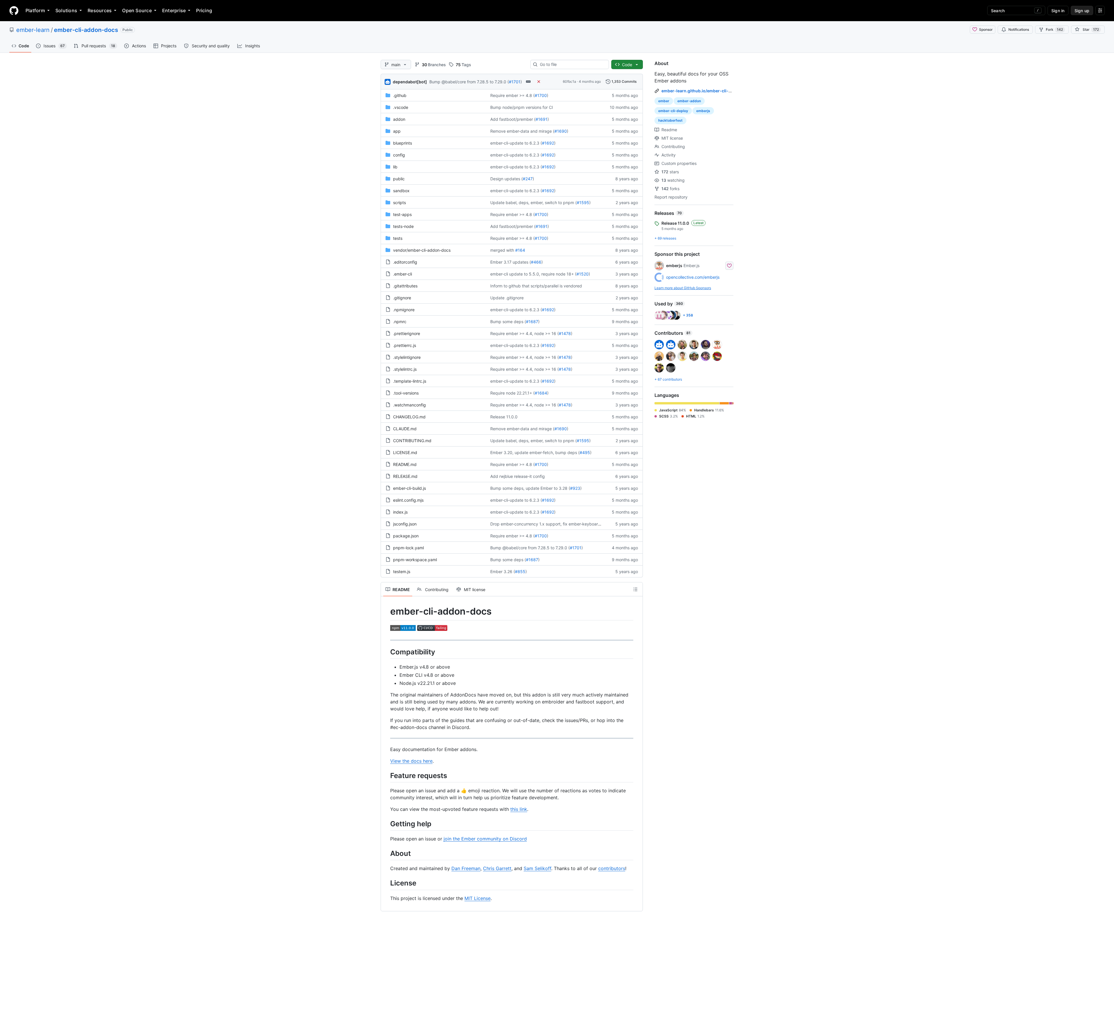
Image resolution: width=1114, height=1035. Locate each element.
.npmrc (399, 321)
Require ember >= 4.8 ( (512, 95)
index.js (400, 512)
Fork (1054, 29)
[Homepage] (14, 10)
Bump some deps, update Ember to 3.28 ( (530, 488)
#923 (575, 488)
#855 (520, 571)
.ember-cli (402, 273)
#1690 (560, 131)
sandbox (401, 190)
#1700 (541, 95)
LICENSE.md (405, 452)
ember (663, 101)
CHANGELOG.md (409, 416)
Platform (35, 10)
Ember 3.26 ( (502, 571)
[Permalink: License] (386, 883)
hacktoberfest (670, 120)
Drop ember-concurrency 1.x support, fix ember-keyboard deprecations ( (559, 523)
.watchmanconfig (409, 404)
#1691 (541, 119)
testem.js (401, 571)
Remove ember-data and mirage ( (522, 131)
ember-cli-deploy (673, 111)
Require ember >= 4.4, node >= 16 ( (524, 333)
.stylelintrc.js (405, 369)
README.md (405, 464)
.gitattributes (405, 285)
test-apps (402, 214)
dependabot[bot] (410, 81)
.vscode (400, 107)
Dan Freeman (465, 868)
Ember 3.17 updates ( (510, 262)
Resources (100, 10)
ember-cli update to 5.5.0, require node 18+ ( (533, 273)
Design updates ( (506, 178)
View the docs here (411, 761)
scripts (399, 202)
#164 (520, 250)
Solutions (66, 10)
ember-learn (33, 29)
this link (518, 809)
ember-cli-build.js (409, 488)
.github (399, 95)
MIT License (477, 898)
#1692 (548, 143)
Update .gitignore (507, 297)
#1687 (532, 321)
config (399, 154)
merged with (502, 250)
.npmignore (404, 309)
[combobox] (572, 64)
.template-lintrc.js (409, 381)
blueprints (402, 143)
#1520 (582, 273)
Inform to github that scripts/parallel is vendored (536, 285)
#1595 (583, 202)
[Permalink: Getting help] (386, 824)
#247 (528, 178)
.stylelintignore (407, 357)
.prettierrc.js (404, 345)
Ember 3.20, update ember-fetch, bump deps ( (535, 452)
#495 (585, 452)
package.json (406, 535)
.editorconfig (405, 262)
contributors (611, 868)
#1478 (565, 333)
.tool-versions (406, 392)
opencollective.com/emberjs (692, 277)
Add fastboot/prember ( (513, 119)
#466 (536, 262)
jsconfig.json (405, 523)
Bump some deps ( (508, 321)
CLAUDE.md (405, 428)
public (399, 178)
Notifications (1018, 29)
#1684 (541, 392)
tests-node (403, 226)
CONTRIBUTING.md (412, 440)
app (397, 131)
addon (399, 119)
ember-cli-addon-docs (86, 29)
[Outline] (635, 589)
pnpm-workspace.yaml (415, 559)
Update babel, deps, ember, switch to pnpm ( (533, 202)
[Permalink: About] (386, 853)
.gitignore (402, 297)
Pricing (204, 10)
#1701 (514, 81)
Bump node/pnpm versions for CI (521, 107)
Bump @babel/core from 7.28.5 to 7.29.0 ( (469, 81)
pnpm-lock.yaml (408, 547)
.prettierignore (406, 333)
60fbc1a (569, 81)
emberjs (703, 111)
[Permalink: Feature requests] (386, 775)
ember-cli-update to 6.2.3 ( (516, 143)
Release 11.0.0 (504, 416)
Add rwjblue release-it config (517, 476)
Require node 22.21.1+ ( (512, 392)
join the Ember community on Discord (485, 839)
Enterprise (174, 10)
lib (395, 166)
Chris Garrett (497, 868)
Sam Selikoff (537, 868)
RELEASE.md (405, 476)
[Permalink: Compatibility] (386, 652)
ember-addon (689, 101)
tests (397, 238)
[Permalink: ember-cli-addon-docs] (386, 611)
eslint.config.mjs (408, 500)
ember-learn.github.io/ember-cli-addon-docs (707, 90)
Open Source (137, 10)
